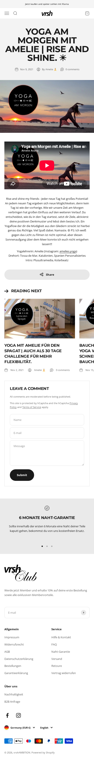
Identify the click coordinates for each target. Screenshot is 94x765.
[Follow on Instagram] (18, 715)
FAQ (54, 644)
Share (50, 275)
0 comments (72, 69)
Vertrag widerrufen (63, 673)
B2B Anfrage (12, 702)
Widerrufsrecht (14, 644)
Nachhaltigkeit (13, 694)
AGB (7, 652)
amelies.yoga (67, 251)
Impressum (11, 637)
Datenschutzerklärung (18, 659)
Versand (56, 659)
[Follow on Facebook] (7, 715)
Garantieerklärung (16, 673)
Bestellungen (12, 666)
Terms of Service (31, 407)
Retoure (56, 666)
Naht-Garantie (60, 652)
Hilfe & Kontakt (61, 637)
